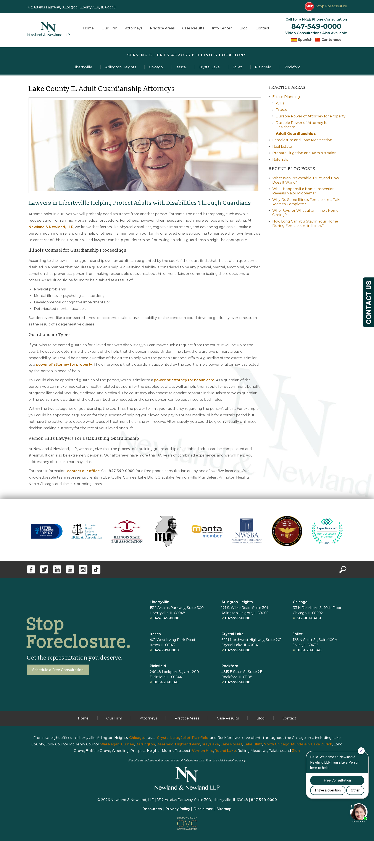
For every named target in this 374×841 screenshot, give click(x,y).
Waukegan (109, 744)
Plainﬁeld (158, 666)
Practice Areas (162, 28)
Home (88, 28)
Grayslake (210, 744)
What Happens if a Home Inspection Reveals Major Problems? (303, 191)
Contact (262, 28)
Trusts (281, 110)
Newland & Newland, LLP (51, 227)
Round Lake (225, 751)
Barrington (145, 744)
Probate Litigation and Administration (304, 153)
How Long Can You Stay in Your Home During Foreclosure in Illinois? (305, 223)
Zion (296, 751)
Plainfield (200, 738)
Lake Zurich (321, 744)
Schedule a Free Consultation (58, 670)
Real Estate (282, 146)
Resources (152, 809)
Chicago (300, 602)
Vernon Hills (202, 751)
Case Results (193, 28)
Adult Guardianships (296, 133)
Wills (280, 103)
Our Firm (109, 28)
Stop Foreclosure (331, 6)
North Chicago (277, 744)
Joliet (298, 634)
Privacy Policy (178, 809)
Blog (244, 28)
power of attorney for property (64, 364)
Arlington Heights (237, 602)
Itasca (155, 634)
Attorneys (133, 28)
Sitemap (224, 809)
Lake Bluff (253, 744)
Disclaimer (203, 809)
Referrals (280, 159)
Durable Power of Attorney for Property (310, 116)
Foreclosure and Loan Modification (302, 140)
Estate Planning (286, 97)
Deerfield (165, 744)
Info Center (222, 28)
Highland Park (187, 744)
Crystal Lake (232, 634)
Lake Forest (231, 744)
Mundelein (300, 744)
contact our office (83, 471)
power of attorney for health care (184, 380)
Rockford (229, 666)
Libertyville (159, 602)
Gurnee (127, 744)
